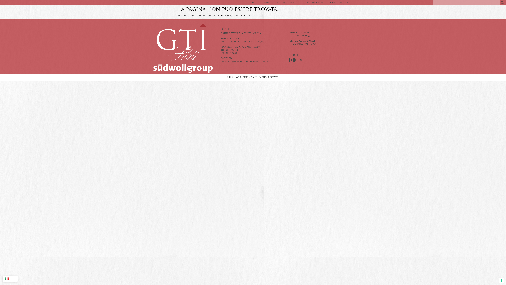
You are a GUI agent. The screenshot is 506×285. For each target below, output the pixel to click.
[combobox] (466, 2)
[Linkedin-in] (296, 60)
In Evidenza (346, 2)
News (332, 2)
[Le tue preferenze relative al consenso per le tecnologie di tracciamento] (501, 280)
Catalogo (280, 2)
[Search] (503, 2)
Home (253, 2)
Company (266, 2)
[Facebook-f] (291, 60)
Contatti (294, 2)
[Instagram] (301, 60)
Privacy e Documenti (314, 2)
